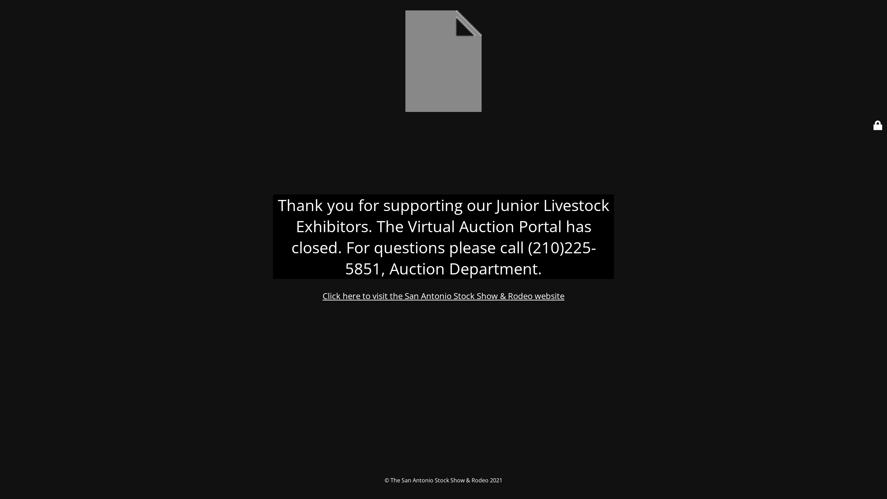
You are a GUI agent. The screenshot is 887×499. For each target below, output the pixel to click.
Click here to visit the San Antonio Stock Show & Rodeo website (443, 295)
